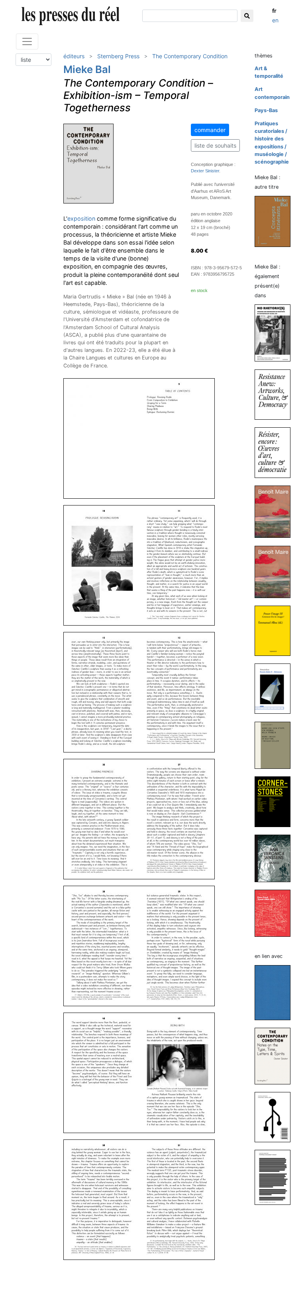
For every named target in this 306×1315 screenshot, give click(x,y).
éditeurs (73, 56)
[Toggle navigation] (27, 41)
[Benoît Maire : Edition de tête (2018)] (276, 511)
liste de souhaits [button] (215, 145)
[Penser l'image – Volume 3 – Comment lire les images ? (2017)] (276, 630)
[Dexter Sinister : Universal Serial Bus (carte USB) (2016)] (276, 1117)
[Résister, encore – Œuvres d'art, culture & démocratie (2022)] (276, 452)
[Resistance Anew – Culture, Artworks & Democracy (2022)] (276, 394)
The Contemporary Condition (190, 56)
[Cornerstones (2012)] (276, 801)
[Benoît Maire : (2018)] (276, 572)
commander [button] (210, 129)
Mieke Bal (87, 69)
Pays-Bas (266, 110)
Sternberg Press (118, 56)
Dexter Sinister (205, 170)
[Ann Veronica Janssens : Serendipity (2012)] (276, 858)
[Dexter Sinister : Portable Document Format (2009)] (276, 1177)
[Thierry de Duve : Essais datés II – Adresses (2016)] (276, 688)
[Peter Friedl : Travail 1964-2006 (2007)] (276, 913)
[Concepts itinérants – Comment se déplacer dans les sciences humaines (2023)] (276, 221)
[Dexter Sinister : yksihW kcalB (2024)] (276, 992)
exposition (81, 218)
